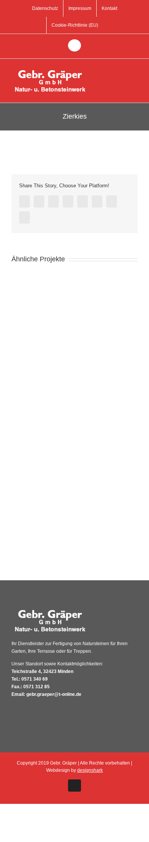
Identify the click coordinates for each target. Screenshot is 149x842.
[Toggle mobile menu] (134, 70)
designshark (90, 770)
